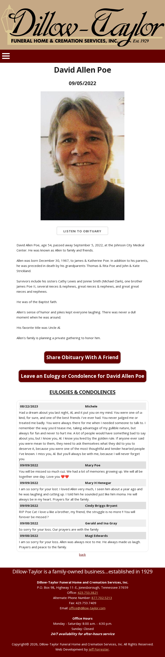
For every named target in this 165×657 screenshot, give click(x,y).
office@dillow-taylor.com (87, 608)
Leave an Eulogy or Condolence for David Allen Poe (82, 376)
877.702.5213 (102, 598)
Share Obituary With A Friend (82, 357)
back (82, 554)
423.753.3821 (88, 592)
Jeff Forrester (99, 649)
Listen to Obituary (82, 231)
